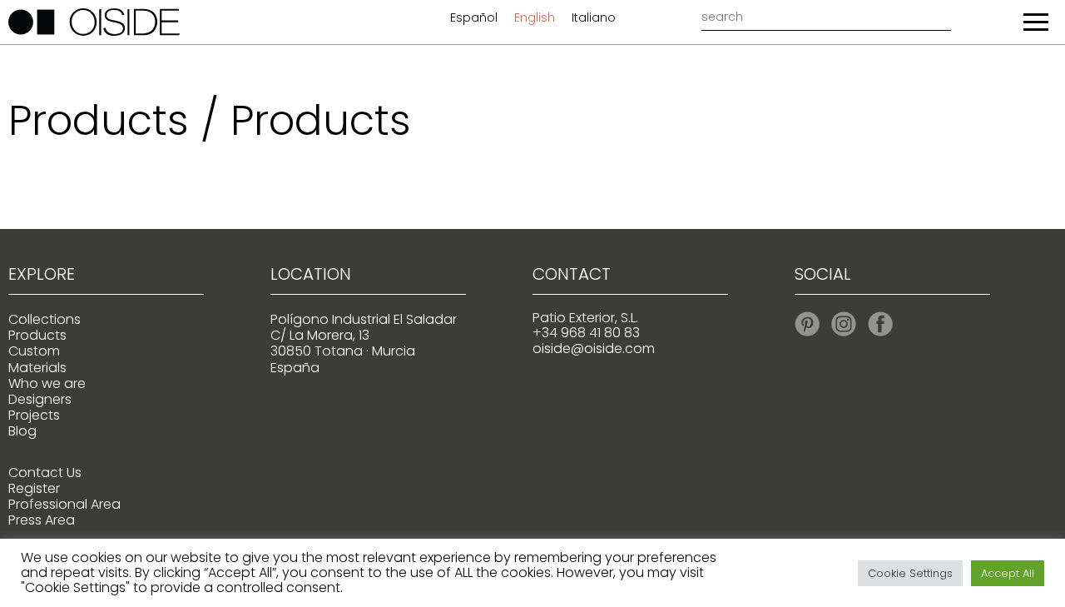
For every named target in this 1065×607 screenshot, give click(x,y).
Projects (34, 415)
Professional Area (64, 504)
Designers (40, 399)
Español (474, 17)
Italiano (594, 17)
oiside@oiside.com (593, 348)
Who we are (47, 383)
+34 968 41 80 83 (586, 332)
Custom (34, 351)
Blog (22, 430)
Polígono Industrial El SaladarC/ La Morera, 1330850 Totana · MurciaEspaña (363, 343)
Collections (44, 319)
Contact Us (45, 472)
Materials (37, 367)
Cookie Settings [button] (910, 573)
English (534, 17)
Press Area (41, 520)
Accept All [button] (1007, 573)
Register (34, 488)
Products (37, 335)
